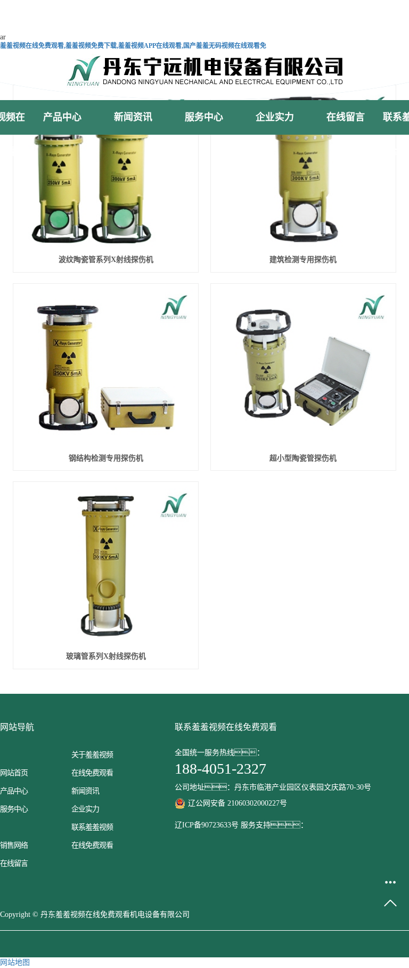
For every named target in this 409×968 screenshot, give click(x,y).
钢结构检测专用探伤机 (106, 458)
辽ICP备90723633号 (207, 825)
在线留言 (345, 117)
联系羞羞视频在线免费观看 (92, 836)
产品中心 (62, 117)
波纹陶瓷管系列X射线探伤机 (106, 260)
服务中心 (204, 117)
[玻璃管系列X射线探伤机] (106, 566)
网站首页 (14, 773)
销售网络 (14, 845)
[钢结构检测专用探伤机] (106, 368)
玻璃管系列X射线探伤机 (106, 656)
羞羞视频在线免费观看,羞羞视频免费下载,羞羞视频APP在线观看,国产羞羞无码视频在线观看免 (133, 46)
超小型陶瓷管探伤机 (303, 458)
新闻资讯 (133, 117)
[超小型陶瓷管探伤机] (303, 368)
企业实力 (275, 117)
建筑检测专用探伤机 (303, 260)
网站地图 (15, 962)
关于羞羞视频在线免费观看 (92, 764)
